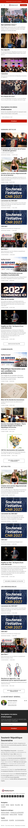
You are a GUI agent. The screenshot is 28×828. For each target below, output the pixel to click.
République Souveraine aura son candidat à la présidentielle (12, 274)
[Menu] (2, 5)
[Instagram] (26, 700)
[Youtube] (5, 796)
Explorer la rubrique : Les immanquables (14, 691)
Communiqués (4, 820)
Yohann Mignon (5, 254)
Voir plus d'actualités (14, 343)
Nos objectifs (5, 50)
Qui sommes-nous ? (8, 25)
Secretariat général (6, 154)
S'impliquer (23, 5)
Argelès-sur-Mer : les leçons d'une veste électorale (12, 327)
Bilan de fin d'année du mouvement (12, 400)
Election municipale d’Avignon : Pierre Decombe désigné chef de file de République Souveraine (13, 425)
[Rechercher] (4, 5)
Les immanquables (19, 820)
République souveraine (20, 825)
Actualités (11, 820)
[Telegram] (2, 796)
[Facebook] (12, 796)
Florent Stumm (4, 182)
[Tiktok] (15, 796)
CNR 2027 (4, 226)
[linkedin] (18, 796)
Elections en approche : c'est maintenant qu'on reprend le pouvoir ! (14, 679)
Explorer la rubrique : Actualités (14, 581)
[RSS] (20, 796)
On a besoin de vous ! (8, 96)
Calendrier (4, 74)
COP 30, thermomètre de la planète (12, 450)
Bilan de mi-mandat (7, 299)
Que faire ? (4, 249)
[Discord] (23, 796)
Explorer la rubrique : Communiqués (14, 461)
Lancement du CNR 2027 (9, 201)
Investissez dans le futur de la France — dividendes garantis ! (13, 150)
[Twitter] (24, 700)
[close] (26, 2)
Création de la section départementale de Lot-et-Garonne (14, 174)
